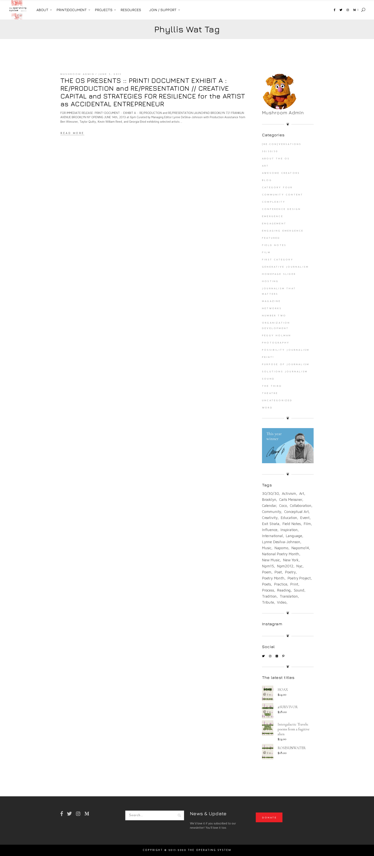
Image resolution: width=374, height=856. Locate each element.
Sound (268, 379)
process (268, 590)
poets (266, 584)
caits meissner (290, 499)
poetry (290, 572)
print (294, 584)
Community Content (282, 195)
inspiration (289, 530)
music (266, 548)
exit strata (270, 524)
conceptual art (296, 511)
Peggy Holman (276, 335)
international (272, 536)
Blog (267, 180)
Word (267, 408)
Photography (275, 343)
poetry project (299, 578)
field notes (291, 524)
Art (265, 166)
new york (290, 560)
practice (280, 584)
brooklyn (269, 499)
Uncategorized (277, 400)
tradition (269, 596)
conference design (281, 209)
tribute (268, 602)
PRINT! (268, 357)
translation (289, 596)
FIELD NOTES (274, 245)
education (289, 517)
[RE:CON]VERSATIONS (282, 144)
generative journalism (285, 267)
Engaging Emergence (283, 231)
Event (305, 517)
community (271, 511)
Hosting (270, 281)
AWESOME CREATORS (281, 173)
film (307, 524)
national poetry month (280, 554)
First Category (277, 260)
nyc (299, 566)
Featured (271, 238)
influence (269, 530)
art (301, 493)
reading (284, 590)
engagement (274, 224)
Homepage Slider (279, 274)
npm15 (268, 566)
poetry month (273, 578)
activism (289, 493)
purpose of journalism (285, 364)
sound (299, 590)
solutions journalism (285, 372)
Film (266, 252)
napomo (281, 548)
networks (272, 308)
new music (271, 560)
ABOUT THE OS (276, 159)
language (294, 536)
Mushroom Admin (77, 74)
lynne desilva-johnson (281, 542)
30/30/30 (270, 151)
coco (283, 505)
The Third (272, 386)
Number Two (274, 316)
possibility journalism (285, 350)
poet (278, 572)
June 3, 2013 (110, 74)
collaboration (300, 505)
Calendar (269, 505)
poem (266, 572)
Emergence (272, 216)
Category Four (277, 187)
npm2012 (285, 566)
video (281, 602)
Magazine (271, 301)
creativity (270, 517)
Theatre (270, 393)
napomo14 (300, 548)
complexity (273, 202)
